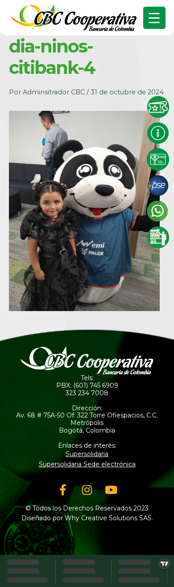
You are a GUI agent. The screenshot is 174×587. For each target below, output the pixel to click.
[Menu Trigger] (154, 18)
